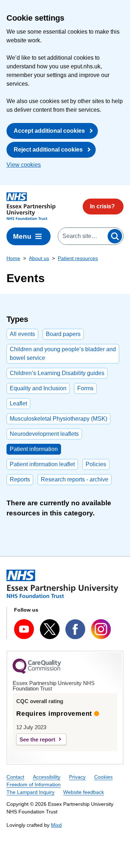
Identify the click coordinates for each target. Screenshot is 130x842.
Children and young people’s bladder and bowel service (63, 353)
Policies (96, 464)
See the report (37, 739)
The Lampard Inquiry (30, 792)
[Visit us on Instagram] (101, 629)
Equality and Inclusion (38, 388)
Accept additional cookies (49, 131)
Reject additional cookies (48, 149)
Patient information (34, 449)
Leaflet (18, 403)
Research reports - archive (74, 479)
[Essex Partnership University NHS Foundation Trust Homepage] (31, 206)
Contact (15, 777)
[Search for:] (82, 236)
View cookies (23, 165)
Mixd (56, 825)
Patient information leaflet (42, 464)
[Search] (115, 236)
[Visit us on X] (50, 629)
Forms (85, 388)
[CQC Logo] (37, 672)
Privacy (77, 777)
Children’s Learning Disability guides (57, 373)
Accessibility (46, 777)
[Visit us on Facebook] (75, 629)
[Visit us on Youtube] (24, 629)
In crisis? (102, 206)
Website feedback (83, 792)
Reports (20, 479)
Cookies (103, 777)
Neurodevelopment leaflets (44, 434)
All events (22, 334)
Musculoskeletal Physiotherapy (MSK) (58, 419)
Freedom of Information (33, 784)
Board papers (63, 334)
